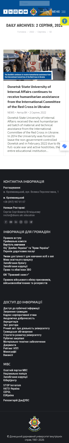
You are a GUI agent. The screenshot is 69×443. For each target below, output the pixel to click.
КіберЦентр (10, 380)
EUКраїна (8, 395)
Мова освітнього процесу (18, 259)
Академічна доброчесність (19, 318)
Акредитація (10, 321)
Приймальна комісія (14, 241)
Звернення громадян (15, 311)
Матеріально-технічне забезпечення (24, 341)
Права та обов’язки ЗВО (17, 269)
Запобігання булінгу (14, 263)
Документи (9, 345)
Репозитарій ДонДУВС (16, 400)
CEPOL (7, 392)
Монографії (9, 351)
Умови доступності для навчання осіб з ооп (28, 256)
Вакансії (8, 355)
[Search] (46, 3)
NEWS (11, 112)
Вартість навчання (14, 244)
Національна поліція (15, 373)
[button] (64, 21)
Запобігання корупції (15, 266)
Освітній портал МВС (15, 370)
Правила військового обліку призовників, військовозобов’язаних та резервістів (27, 281)
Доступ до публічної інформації (21, 308)
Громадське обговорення (17, 331)
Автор (22, 112)
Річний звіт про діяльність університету (26, 328)
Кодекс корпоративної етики (20, 315)
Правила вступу (12, 238)
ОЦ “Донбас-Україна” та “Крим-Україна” (26, 248)
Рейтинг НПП (10, 348)
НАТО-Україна (11, 388)
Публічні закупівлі (13, 338)
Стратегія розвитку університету (22, 335)
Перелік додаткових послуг (19, 251)
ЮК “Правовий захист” (16, 274)
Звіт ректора (10, 325)
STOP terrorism (12, 385)
